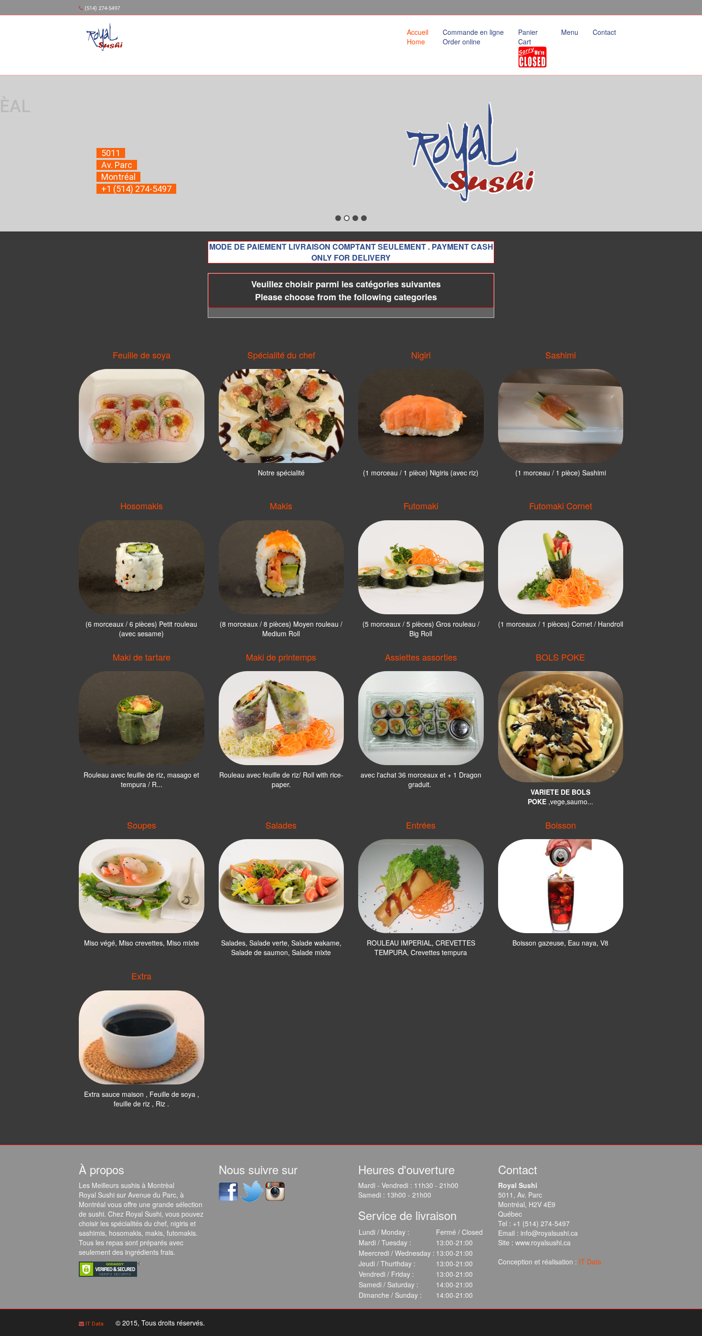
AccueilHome (417, 36)
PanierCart (528, 36)
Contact (604, 32)
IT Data (590, 1261)
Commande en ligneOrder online (473, 36)
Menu (569, 32)
